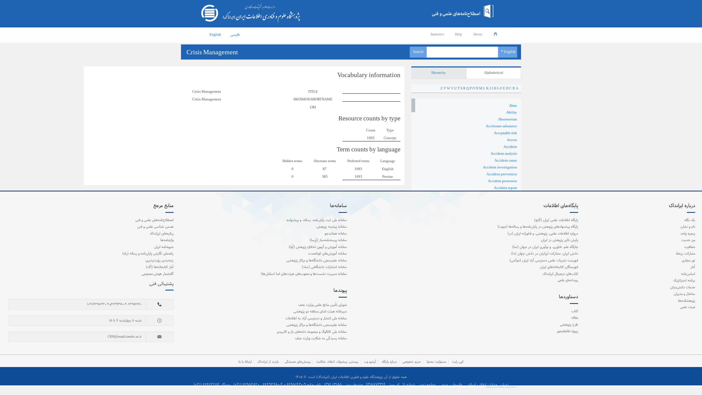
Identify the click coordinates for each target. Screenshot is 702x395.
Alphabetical (493, 73)
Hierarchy (438, 73)
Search (418, 52)
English (509, 52)
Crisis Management (212, 53)
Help (458, 34)
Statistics (437, 34)
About (477, 34)
